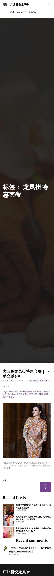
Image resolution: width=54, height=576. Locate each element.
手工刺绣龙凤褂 (36, 394)
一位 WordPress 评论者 (19, 548)
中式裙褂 (37, 391)
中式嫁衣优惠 (26, 391)
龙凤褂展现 (34, 380)
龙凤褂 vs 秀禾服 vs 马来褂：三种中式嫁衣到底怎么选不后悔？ (33, 529)
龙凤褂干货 (44, 380)
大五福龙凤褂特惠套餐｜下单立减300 (26, 373)
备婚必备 (12, 394)
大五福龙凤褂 (22, 394)
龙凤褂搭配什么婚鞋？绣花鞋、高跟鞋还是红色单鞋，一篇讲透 (33, 518)
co (8, 386)
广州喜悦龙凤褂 (19, 4)
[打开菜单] (49, 4)
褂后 (46, 394)
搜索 (5, 480)
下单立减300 (13, 391)
